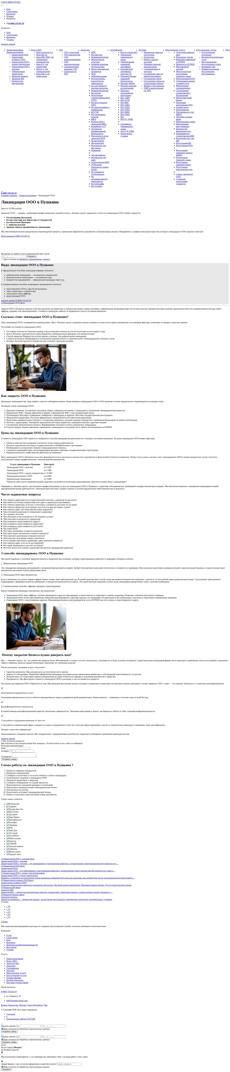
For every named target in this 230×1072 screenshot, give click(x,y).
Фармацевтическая (99, 57)
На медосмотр (97, 141)
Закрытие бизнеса (20, 76)
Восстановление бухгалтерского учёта (211, 63)
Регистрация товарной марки (183, 163)
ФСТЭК (95, 112)
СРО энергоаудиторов (71, 63)
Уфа (45, 1005)
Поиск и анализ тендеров (151, 60)
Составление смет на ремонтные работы (153, 75)
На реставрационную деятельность (99, 179)
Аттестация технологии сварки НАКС (100, 167)
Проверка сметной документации (152, 65)
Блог (8, 9)
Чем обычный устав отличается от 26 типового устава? (28, 517)
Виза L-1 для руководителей (43, 70)
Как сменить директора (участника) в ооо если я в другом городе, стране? (37, 507)
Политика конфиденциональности (22, 945)
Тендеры (142, 50)
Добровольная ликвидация (18, 72)
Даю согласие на (27, 259)
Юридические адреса (185, 122)
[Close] (2, 1024)
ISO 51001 (125, 114)
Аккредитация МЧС (100, 162)
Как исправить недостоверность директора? (23, 524)
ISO (122, 117)
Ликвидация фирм (14, 50)
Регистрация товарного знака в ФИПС (184, 152)
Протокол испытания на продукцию (126, 93)
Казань (4, 1005)
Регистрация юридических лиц (184, 168)
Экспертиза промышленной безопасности (98, 131)
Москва (22, 1005)
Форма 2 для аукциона (154, 86)
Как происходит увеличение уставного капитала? (26, 533)
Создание (10, 1014)
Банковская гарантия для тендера (153, 53)
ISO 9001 (124, 102)
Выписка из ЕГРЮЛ (185, 64)
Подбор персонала (14, 980)
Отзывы (10, 16)
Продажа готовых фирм (17, 982)
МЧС (93, 52)
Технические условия (126, 135)
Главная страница (9, 195)
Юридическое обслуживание (182, 125)
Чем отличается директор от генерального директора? (27, 512)
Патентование (182, 110)
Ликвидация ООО (20, 55)
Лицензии (85, 50)
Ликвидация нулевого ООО (18, 58)
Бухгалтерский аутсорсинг (208, 53)
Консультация (7, 236)
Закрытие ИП (18, 79)
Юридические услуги (175, 50)
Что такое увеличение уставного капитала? (23, 531)
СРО (61, 50)
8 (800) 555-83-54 (16, 23)
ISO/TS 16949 (126, 119)
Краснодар (13, 1005)
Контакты (10, 14)
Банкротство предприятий (18, 82)
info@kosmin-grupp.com (17, 1001)
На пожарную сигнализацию (97, 173)
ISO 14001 (125, 105)
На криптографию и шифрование (100, 108)
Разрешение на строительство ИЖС (185, 135)
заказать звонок (8, 44)
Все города (11, 947)
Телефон (5, 751)
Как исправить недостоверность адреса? (21, 521)
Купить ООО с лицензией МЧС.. (99, 123)
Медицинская (97, 143)
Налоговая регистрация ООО (184, 103)
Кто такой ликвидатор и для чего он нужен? (23, 545)
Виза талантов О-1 (44, 52)
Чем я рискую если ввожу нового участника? (23, 538)
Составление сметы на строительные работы (154, 82)
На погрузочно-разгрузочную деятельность (98, 81)
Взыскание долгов (184, 57)
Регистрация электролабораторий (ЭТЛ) (100, 97)
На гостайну (96, 186)
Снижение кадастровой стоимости (181, 181)
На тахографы (97, 184)
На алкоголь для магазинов (98, 146)
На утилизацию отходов (98, 115)
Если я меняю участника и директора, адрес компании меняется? (32, 540)
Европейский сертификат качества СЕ (126, 71)
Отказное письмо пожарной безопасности (128, 78)
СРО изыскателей (72, 55)
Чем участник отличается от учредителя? (22, 519)
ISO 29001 (125, 112)
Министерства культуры (97, 60)
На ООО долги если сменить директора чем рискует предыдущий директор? (38, 548)
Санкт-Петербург (35, 1005)
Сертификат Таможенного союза (126, 126)
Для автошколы (98, 155)
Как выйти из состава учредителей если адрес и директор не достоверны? (37, 502)
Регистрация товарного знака (183, 158)
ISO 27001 (125, 110)
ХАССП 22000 (127, 131)
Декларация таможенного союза (126, 57)
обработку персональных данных (34, 259)
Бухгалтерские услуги (206, 50)
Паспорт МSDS (127, 83)
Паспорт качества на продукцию (128, 87)
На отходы (96, 93)
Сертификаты (116, 50)
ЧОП (93, 74)
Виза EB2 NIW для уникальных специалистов (45, 59)
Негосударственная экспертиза (100, 70)
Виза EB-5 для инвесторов (42, 75)
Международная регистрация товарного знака (183, 73)
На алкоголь (96, 55)
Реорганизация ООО (185, 79)
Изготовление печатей (182, 68)
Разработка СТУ (98, 126)
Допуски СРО (12, 963)
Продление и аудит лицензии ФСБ (99, 137)
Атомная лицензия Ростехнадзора (99, 65)
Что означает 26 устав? (13, 514)
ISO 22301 (125, 107)
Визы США (36, 50)
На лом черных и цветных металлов (99, 87)
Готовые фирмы (13, 978)
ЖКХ (93, 119)
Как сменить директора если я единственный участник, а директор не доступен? (40, 500)
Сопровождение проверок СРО (71, 68)
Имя (3, 748)
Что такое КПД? (10, 529)
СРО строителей (71, 52)
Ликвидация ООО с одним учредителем (21, 63)
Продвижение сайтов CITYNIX (20, 1019)
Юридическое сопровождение (183, 87)
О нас (9, 935)
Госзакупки (149, 57)
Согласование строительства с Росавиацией (183, 93)
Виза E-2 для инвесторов (42, 65)
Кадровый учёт (208, 67)
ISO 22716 (125, 100)
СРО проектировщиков (72, 58)
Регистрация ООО (184, 145)
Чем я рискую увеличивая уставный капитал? (24, 536)
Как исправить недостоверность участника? (23, 526)
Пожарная (95, 150)
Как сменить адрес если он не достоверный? (23, 543)
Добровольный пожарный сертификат (127, 64)
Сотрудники (12, 11)
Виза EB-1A (41, 55)
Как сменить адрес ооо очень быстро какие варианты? (28, 509)
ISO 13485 (125, 98)
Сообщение (6, 756)
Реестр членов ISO (128, 52)
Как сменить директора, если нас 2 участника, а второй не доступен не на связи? (40, 505)
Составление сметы (153, 79)
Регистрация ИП (183, 143)
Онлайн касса (182, 107)
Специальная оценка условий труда (185, 82)
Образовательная (99, 76)
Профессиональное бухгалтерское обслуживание (210, 71)
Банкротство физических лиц (183, 130)
